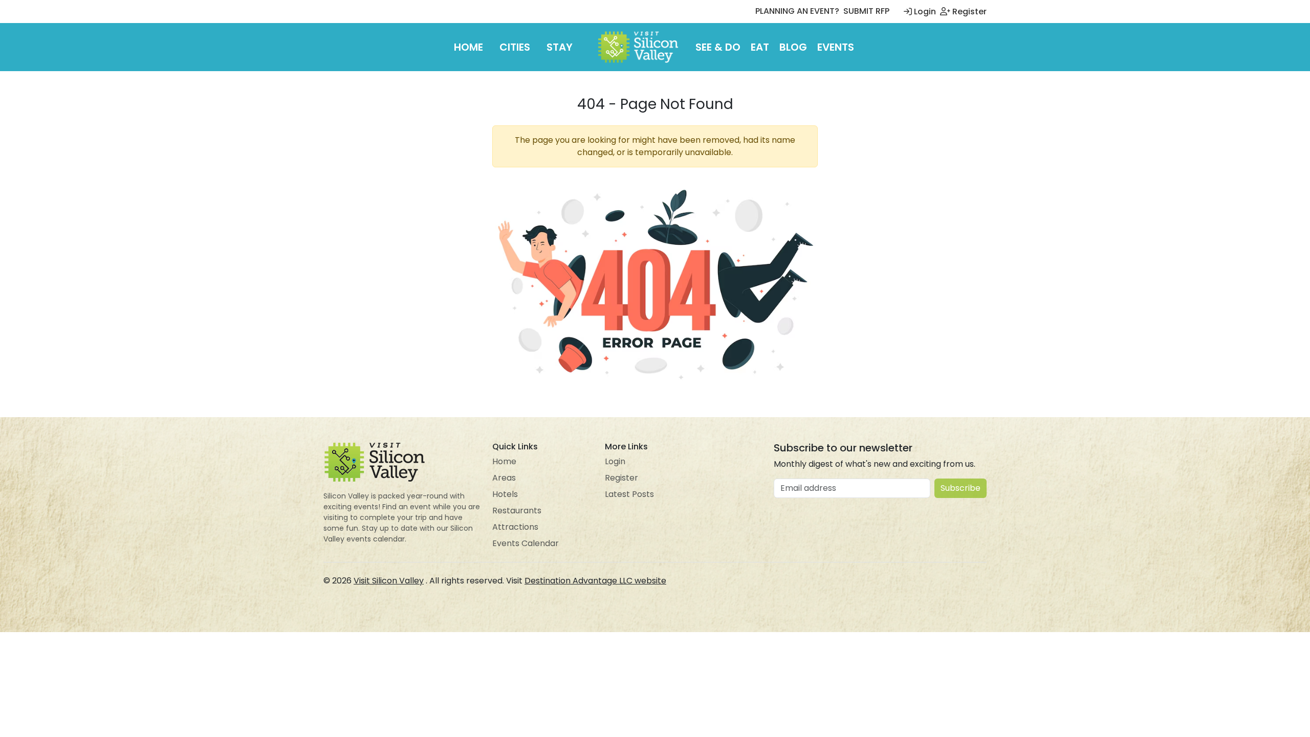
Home (468, 47)
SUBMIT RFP (866, 11)
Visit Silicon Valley (389, 581)
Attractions (515, 527)
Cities (514, 47)
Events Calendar (525, 543)
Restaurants (516, 510)
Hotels (505, 494)
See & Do (717, 47)
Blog (793, 47)
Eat (760, 47)
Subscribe (960, 488)
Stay (560, 47)
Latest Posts (629, 494)
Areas (504, 478)
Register (968, 11)
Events (835, 47)
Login (924, 11)
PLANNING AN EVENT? (797, 11)
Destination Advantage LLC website (595, 581)
